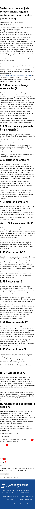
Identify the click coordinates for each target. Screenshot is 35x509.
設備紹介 (15, 497)
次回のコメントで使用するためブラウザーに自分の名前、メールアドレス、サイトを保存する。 (17, 470)
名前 (2, 459)
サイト (2, 465)
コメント (3, 445)
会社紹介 (21, 497)
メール (3, 462)
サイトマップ (10, 499)
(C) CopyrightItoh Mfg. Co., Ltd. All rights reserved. (22, 503)
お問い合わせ (29, 497)
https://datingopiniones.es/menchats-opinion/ (16, 75)
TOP (4, 497)
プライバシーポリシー (26, 499)
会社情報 (9, 497)
